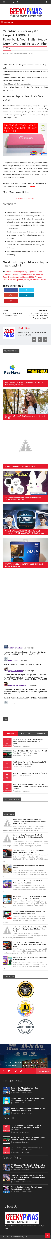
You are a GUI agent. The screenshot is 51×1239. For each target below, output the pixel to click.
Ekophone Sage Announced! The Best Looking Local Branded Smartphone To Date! (28, 837)
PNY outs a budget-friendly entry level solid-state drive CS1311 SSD (28, 851)
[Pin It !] (11, 301)
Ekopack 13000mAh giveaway (16, 272)
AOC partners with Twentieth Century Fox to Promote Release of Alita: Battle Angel (28, 1166)
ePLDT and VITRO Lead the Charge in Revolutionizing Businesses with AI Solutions (28, 741)
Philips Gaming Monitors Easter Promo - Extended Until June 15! (27, 1188)
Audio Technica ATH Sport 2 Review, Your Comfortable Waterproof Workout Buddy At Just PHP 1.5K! (29, 821)
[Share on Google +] (11, 295)
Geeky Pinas (7, 1237)
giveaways (21, 280)
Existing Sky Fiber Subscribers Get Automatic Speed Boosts (24, 1089)
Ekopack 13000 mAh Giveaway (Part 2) (20, 466)
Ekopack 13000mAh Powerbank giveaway (27, 274)
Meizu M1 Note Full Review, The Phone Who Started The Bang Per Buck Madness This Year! (30, 929)
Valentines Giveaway (38, 280)
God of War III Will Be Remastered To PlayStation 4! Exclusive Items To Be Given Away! (29, 944)
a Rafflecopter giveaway (25, 198)
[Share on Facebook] (11, 290)
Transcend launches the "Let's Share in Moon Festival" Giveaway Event (23, 499)
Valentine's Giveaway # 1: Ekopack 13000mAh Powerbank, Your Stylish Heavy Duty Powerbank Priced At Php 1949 (25, 39)
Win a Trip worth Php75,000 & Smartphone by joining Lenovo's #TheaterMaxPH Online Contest (24, 532)
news (27, 280)
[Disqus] (25, 609)
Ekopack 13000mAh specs (32, 277)
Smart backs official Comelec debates (18, 84)
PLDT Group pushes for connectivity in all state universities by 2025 (29, 763)
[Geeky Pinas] (25, 12)
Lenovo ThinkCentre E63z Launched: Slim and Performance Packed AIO (29, 912)
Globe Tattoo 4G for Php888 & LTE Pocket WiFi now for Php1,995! (29, 882)
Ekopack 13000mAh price (12, 277)
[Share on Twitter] (26, 290)
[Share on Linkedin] (26, 295)
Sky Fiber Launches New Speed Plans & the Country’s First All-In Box (28, 1109)
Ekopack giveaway (9, 280)
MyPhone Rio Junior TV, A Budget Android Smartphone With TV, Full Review (29, 897)
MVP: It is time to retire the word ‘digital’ (30, 773)
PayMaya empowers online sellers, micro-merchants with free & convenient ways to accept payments (28, 1177)
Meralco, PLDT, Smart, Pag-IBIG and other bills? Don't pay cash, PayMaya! (27, 1099)
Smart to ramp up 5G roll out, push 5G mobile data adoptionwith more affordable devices (30, 786)
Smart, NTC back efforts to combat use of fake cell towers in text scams (30, 752)
